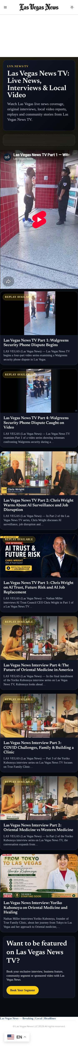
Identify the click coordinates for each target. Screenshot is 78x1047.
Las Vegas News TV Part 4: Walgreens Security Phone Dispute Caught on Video (36, 423)
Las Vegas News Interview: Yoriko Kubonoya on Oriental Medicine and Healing (35, 907)
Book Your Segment (22, 990)
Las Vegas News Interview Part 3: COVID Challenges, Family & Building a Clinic (39, 747)
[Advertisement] (39, 39)
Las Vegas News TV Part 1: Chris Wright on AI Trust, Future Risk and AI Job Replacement (38, 587)
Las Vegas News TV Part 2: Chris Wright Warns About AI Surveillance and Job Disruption (38, 505)
